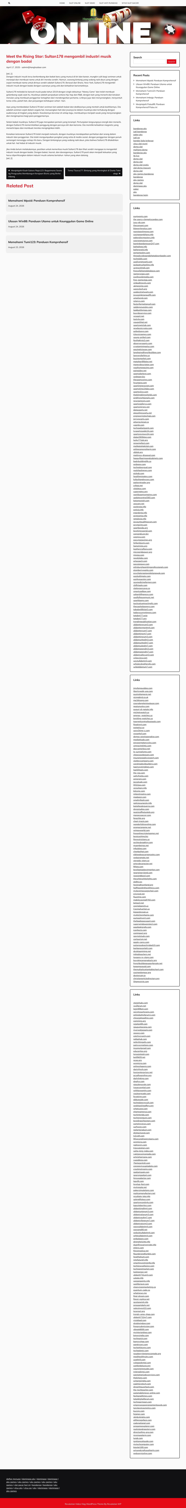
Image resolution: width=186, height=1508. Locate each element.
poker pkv (138, 134)
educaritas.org (140, 1051)
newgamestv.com (141, 401)
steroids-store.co (141, 860)
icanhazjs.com (140, 930)
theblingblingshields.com (145, 394)
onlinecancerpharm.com (144, 449)
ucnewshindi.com (141, 267)
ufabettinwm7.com (142, 633)
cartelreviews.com (142, 1123)
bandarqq (138, 177)
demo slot (138, 146)
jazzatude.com (140, 782)
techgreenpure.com (142, 1117)
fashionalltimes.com (142, 1396)
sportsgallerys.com (142, 404)
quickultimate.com (142, 576)
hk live (136, 155)
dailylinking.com (141, 1078)
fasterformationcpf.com (144, 304)
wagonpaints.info (141, 1281)
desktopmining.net (142, 951)
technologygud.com (142, 467)
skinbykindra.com (141, 1417)
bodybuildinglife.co (142, 461)
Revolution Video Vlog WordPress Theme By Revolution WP (93, 1504)
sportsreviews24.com (143, 434)
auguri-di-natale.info (143, 709)
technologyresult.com (143, 1102)
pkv (135, 192)
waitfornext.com (141, 1284)
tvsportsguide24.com (143, 431)
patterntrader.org (141, 482)
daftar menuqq (13, 1479)
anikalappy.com (140, 1238)
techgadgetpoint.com (143, 428)
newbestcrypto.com (142, 328)
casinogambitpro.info (143, 234)
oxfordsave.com (140, 331)
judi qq (136, 137)
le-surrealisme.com (142, 751)
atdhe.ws (137, 881)
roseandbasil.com (141, 875)
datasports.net (140, 410)
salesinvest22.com (142, 1308)
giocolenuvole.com (142, 1084)
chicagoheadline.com (143, 1018)
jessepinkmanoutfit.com (144, 295)
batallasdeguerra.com (143, 806)
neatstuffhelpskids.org (143, 812)
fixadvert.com (139, 724)
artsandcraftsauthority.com (146, 1450)
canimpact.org (140, 933)
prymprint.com (140, 524)
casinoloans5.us (140, 906)
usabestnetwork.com (143, 292)
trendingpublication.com (144, 621)
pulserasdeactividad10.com (146, 945)
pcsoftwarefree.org (142, 1075)
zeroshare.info (140, 788)
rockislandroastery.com (144, 1429)
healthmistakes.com (142, 476)
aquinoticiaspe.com (142, 349)
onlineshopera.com (142, 1066)
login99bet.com (140, 1009)
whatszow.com (140, 1108)
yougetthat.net (140, 322)
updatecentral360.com (144, 497)
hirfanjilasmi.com (141, 543)
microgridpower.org (142, 552)
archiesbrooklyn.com (143, 842)
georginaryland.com (142, 872)
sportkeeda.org (140, 528)
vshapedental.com (142, 1362)
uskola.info (138, 1278)
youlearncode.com (142, 1093)
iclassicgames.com (142, 334)
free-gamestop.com (142, 280)
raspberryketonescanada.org (147, 1353)
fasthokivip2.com (141, 340)
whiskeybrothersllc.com (144, 664)
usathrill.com (139, 1359)
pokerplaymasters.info (143, 237)
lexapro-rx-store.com (143, 957)
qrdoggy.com (139, 464)
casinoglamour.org (142, 972)
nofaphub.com (140, 1039)
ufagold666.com (141, 1329)
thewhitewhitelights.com (145, 878)
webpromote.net (141, 857)
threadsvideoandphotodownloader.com (152, 255)
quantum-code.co (141, 1290)
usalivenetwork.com (142, 261)
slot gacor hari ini (22, 1485)
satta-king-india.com (143, 1151)
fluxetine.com (139, 897)
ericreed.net (139, 894)
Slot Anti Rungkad (108, 3)
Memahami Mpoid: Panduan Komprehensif (36, 200)
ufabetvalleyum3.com (143, 655)
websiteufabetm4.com (144, 1232)
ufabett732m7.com (142, 1317)
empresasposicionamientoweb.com (150, 1405)
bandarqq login (140, 195)
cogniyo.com (139, 537)
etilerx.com (138, 1247)
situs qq (28, 1488)
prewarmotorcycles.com (144, 742)
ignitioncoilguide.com (143, 1441)
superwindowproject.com (145, 924)
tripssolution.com (141, 1148)
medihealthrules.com (143, 1356)
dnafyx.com (138, 1081)
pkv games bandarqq (143, 174)
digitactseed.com (141, 1133)
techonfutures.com (142, 1347)
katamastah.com (141, 500)
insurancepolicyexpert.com (146, 757)
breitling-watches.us (143, 718)
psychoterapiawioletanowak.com (149, 573)
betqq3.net (138, 903)
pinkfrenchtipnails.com (143, 397)
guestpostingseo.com (143, 231)
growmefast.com (141, 443)
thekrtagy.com (140, 1377)
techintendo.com (141, 1114)
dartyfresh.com (140, 1069)
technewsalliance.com (143, 1266)
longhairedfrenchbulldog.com (147, 352)
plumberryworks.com (143, 570)
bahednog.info (140, 246)
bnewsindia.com (141, 1335)
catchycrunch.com (141, 1036)
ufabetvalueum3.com (143, 1214)
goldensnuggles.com (143, 307)
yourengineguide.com (143, 1368)
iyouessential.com (141, 1087)
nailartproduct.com (142, 1130)
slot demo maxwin (142, 168)
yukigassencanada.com (144, 1154)
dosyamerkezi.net (141, 748)
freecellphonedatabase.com (146, 270)
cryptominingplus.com (143, 346)
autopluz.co (138, 727)
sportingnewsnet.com (143, 385)
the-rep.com (139, 773)
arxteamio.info (140, 515)
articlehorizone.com (142, 1157)
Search (137, 57)
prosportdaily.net (141, 1305)
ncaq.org (137, 1060)
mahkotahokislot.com (143, 446)
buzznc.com (138, 1411)
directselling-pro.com (143, 1432)
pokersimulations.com (143, 1190)
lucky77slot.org (140, 440)
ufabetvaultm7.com (142, 1217)
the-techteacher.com (143, 1390)
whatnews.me (140, 1293)
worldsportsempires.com (145, 494)
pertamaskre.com (141, 252)
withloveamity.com (142, 1090)
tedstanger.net (140, 1272)
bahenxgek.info (140, 249)
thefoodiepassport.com (144, 921)
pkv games (138, 180)
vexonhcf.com (139, 733)
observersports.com (142, 343)
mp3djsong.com (140, 700)
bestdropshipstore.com (144, 1120)
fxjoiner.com (139, 1414)
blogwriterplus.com (142, 228)
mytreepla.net (140, 1187)
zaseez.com (138, 1033)
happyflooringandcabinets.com (148, 458)
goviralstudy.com (141, 936)
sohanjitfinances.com (143, 594)
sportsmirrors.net (141, 407)
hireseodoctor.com (142, 1178)
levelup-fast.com (141, 1184)
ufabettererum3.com (143, 624)
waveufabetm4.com (142, 1226)
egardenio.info (140, 512)
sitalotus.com (139, 488)
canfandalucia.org (141, 1365)
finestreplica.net (141, 1250)
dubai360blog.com (142, 437)
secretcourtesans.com (143, 1012)
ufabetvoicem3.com (142, 1223)
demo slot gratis (141, 165)
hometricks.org (140, 546)
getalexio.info (139, 518)
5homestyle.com (141, 981)
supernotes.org (140, 491)
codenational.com (141, 1423)
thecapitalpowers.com (143, 606)
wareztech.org (140, 289)
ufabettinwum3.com (142, 636)
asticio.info (138, 509)
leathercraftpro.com (142, 549)
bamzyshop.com (141, 1341)
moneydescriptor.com (143, 364)
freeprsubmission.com (143, 1326)
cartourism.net (140, 939)
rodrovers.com (140, 1145)
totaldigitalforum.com (143, 1399)
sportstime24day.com (143, 388)
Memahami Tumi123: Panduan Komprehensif (38, 242)
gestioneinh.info (140, 1302)
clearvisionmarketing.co (144, 1287)
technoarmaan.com (142, 1402)
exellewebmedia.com (143, 277)
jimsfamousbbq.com (142, 688)
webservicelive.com (142, 1453)
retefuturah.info (140, 1260)
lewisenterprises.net (142, 1072)
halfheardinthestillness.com (146, 887)
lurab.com (138, 1438)
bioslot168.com (140, 1447)
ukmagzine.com (140, 286)
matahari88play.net (142, 361)
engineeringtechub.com (144, 416)
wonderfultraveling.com (144, 824)
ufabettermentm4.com (143, 627)
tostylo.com (138, 319)
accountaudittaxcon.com (145, 521)
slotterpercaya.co (141, 588)
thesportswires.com (142, 379)
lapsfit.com (138, 1181)
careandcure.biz (141, 534)
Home (62, 3)
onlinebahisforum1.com (144, 1015)
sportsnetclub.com (142, 325)
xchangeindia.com (142, 1380)
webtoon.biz (139, 376)
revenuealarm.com (142, 1435)
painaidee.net (139, 370)
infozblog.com (139, 848)
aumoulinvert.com (141, 918)
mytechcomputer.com (143, 1444)
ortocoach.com (140, 561)
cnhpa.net (138, 485)
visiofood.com (139, 1320)
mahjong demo (140, 149)
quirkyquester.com (142, 579)
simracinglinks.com (142, 745)
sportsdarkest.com (142, 373)
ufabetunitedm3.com (143, 639)
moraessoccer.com (142, 815)
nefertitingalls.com (142, 1042)
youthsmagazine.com (143, 367)
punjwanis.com (140, 216)
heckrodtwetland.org (143, 884)
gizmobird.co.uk (140, 697)
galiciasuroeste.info (142, 803)
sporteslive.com (140, 391)
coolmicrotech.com (142, 1384)
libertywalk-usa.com (143, 691)
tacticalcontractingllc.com (145, 603)
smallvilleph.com (141, 800)
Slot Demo (90, 3)
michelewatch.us (141, 712)
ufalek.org (138, 452)
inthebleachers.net (142, 954)
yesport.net (138, 316)
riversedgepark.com (142, 1030)
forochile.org (139, 818)
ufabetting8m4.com (142, 1208)
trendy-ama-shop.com (144, 1314)
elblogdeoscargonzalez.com (146, 854)
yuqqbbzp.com (140, 1160)
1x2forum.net (139, 1006)
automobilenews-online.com (146, 1393)
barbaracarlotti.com (142, 948)
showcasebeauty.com (143, 754)
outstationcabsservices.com (146, 1374)
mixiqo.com (138, 555)
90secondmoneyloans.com (145, 1139)
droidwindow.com (141, 1323)
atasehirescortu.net (142, 413)
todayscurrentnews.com (144, 612)
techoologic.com (141, 1350)
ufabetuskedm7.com (143, 645)
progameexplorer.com (143, 1426)
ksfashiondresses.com (143, 479)
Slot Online (74, 3)
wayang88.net (140, 1229)
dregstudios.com (141, 809)
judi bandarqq (140, 131)
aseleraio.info (139, 506)
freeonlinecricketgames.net (146, 833)
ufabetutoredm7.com (143, 651)
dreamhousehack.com (143, 1387)
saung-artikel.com (141, 337)
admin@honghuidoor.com (34, 67)
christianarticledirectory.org (146, 978)
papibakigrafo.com (142, 927)
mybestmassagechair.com (145, 891)
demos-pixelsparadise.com (146, 736)
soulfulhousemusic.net (143, 597)
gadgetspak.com (141, 1172)
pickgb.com (138, 473)
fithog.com (138, 866)
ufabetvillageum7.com (143, 1220)
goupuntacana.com (142, 1027)
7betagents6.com (141, 1163)
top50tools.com (140, 770)
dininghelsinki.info (141, 1241)
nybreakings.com (141, 1371)
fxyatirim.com (139, 1096)
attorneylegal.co (141, 422)
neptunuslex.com (141, 706)
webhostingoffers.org (143, 1105)
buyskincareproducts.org (145, 960)
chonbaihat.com (140, 851)
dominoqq (41, 1479)
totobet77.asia (140, 615)
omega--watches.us (142, 715)
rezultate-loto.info (141, 1196)
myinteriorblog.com (142, 1332)
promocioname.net (142, 827)
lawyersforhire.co (141, 355)
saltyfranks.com (140, 776)
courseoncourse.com (142, 240)
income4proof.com (142, 1048)
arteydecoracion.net (142, 863)
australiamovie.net (142, 694)
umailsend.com (140, 298)
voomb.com (138, 425)
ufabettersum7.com (142, 630)
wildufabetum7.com (142, 667)
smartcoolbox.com (142, 591)
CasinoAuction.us (141, 909)
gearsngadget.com (142, 1175)
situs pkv (18, 1488)
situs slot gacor (130, 3)
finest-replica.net (141, 1299)
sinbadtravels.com (142, 283)
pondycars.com (140, 1344)
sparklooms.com (141, 600)
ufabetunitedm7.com (143, 642)
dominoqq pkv (140, 186)
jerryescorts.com (141, 419)
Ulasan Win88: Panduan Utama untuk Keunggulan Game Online (50, 221)
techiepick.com (140, 1338)
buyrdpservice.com (142, 313)
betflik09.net (139, 1057)
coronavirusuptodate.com (145, 1166)
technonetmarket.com (143, 1269)
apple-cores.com (141, 942)
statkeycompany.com (143, 760)
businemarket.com (142, 358)
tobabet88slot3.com (143, 609)
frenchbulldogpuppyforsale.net (147, 963)
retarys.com (139, 301)
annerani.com (139, 779)
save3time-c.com (141, 730)
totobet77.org (140, 618)
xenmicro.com (139, 1063)
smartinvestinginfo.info (144, 1263)
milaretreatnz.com (142, 794)
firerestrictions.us (141, 839)
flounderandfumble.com (144, 1253)
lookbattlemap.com (142, 310)
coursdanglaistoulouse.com (146, 703)
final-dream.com (141, 1296)
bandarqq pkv (140, 128)
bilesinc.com (139, 791)
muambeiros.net (141, 845)
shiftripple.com (140, 585)
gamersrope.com (141, 274)
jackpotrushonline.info (143, 264)
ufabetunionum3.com (143, 1211)
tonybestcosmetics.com (144, 1408)
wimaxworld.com (141, 830)
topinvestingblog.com (143, 767)
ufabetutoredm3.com (143, 648)
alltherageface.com (142, 1420)
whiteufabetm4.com (142, 1235)
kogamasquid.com (142, 966)
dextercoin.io (139, 975)
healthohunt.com (141, 1257)
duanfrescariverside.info (144, 1244)
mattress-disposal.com (144, 455)
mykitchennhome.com (143, 915)
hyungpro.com (140, 382)
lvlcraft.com (138, 1136)
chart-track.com (140, 821)
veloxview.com (140, 658)
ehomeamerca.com (142, 1111)
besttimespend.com (142, 531)
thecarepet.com (140, 225)
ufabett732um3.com (143, 1275)
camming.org (139, 1021)
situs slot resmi (140, 143)
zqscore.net (138, 503)
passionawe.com (141, 564)
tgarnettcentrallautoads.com (147, 721)
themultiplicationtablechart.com (148, 969)
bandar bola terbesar (143, 140)
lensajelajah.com (141, 1054)
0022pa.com (139, 785)
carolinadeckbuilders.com (145, 764)
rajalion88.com (140, 1024)
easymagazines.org (142, 540)
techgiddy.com (140, 258)
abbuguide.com (140, 1099)
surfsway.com (139, 1126)
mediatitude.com (141, 739)
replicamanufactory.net (144, 1193)
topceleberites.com (142, 1205)
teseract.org (139, 1311)
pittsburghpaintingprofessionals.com (150, 567)
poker (136, 189)
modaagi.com (139, 797)
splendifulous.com (141, 1199)
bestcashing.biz (140, 836)
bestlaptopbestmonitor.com (146, 869)
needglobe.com (140, 558)
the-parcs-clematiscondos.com (148, 219)
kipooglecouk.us (140, 912)
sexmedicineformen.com (144, 582)
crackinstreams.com (142, 1169)
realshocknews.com (142, 470)
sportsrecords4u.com (143, 1202)
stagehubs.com (140, 1003)
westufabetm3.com (142, 661)
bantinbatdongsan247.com (146, 243)
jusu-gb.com (139, 222)
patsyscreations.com (143, 1045)
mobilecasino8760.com (144, 900)
